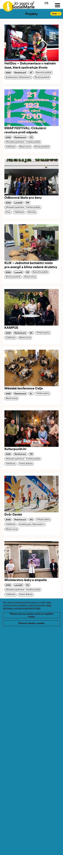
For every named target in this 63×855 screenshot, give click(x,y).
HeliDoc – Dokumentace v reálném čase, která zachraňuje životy (30, 65)
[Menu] (57, 5)
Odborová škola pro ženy (23, 197)
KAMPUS (11, 328)
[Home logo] (17, 5)
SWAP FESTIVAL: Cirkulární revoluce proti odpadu (25, 130)
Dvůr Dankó (13, 514)
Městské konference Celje (23, 388)
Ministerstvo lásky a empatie (25, 580)
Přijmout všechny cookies (31, 623)
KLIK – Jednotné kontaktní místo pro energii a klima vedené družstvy (30, 265)
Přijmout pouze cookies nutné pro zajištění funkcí (31, 615)
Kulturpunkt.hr (15, 449)
